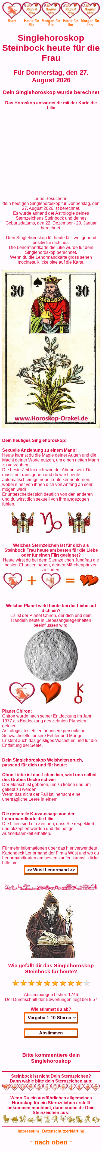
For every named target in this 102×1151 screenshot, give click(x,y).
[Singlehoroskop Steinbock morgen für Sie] (51, 11)
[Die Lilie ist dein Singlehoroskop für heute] (51, 427)
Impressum (28, 1131)
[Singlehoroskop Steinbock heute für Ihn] (70, 11)
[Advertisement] (51, 153)
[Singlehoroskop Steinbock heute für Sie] (31, 11)
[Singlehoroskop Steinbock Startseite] (12, 17)
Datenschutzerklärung (63, 1131)
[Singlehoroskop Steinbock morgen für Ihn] (90, 11)
